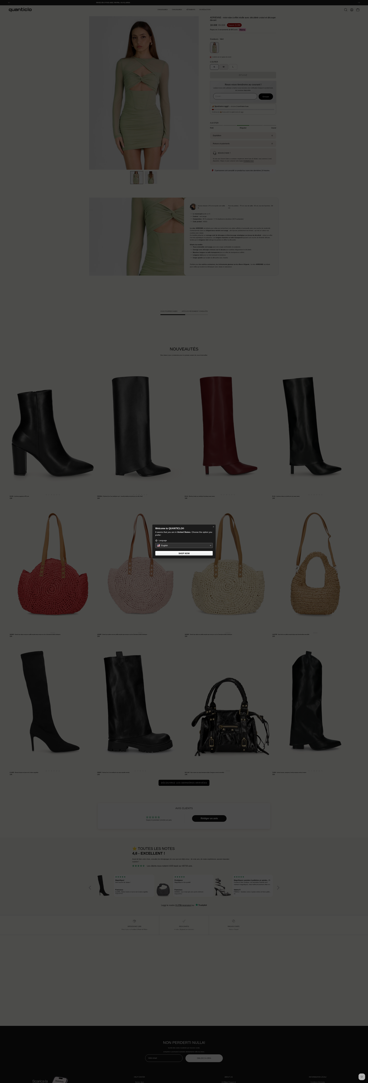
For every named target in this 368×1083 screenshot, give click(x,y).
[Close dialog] (213, 526)
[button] (184, 545)
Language (163, 540)
